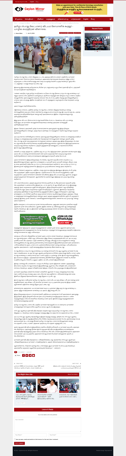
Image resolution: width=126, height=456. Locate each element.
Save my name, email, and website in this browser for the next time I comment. (37, 439)
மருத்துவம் (50, 19)
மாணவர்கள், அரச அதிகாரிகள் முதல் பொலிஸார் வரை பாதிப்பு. (97, 46)
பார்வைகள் (76, 19)
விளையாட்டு (63, 19)
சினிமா (40, 19)
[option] (97, 42)
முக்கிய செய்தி (77, 32)
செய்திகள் (29, 19)
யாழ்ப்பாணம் (29, 352)
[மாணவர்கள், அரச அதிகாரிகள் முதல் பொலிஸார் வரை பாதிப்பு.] (69, 386)
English (32, 1)
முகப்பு (19, 19)
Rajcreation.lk (108, 450)
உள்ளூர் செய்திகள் (63, 32)
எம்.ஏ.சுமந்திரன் (21, 352)
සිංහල (37, 1)
